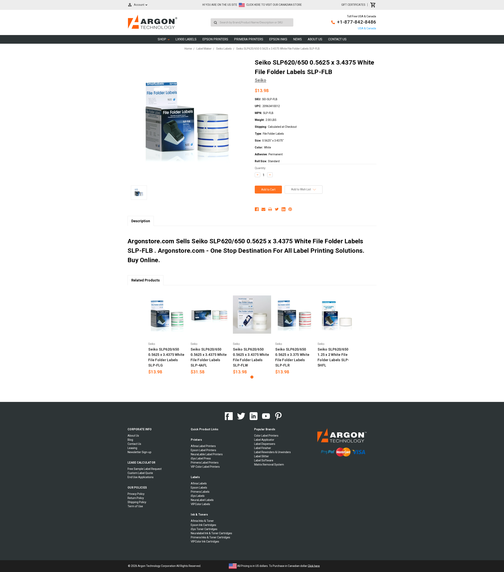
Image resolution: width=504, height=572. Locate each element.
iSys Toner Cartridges (204, 529)
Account (139, 4)
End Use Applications (141, 477)
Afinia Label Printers (203, 446)
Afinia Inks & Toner (202, 520)
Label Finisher (262, 448)
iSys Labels (198, 495)
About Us (315, 39)
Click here (314, 565)
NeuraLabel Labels (202, 500)
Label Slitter (261, 456)
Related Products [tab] (145, 280)
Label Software (263, 460)
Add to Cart (167, 317)
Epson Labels (199, 487)
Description (140, 221)
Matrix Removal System (269, 464)
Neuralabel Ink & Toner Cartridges (211, 533)
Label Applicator (264, 439)
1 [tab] (251, 377)
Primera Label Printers (205, 462)
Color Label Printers (266, 435)
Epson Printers (215, 39)
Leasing (132, 448)
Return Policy (136, 498)
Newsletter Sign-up (139, 452)
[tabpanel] (167, 332)
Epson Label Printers (203, 450)
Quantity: (260, 168)
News (297, 39)
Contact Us (337, 39)
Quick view (167, 311)
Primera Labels (200, 491)
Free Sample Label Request (145, 468)
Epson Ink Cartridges (203, 525)
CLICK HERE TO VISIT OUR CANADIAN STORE (274, 4)
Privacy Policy (136, 493)
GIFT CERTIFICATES (353, 4)
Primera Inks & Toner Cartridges (210, 537)
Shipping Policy (137, 502)
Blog (130, 439)
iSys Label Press (201, 458)
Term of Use (135, 506)
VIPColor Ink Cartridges (205, 541)
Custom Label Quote (140, 473)
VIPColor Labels (200, 504)
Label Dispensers (264, 443)
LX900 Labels (185, 39)
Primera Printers (248, 39)
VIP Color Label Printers (205, 466)
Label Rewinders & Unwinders (272, 452)
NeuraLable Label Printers (207, 454)
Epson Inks (278, 39)
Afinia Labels (199, 483)
